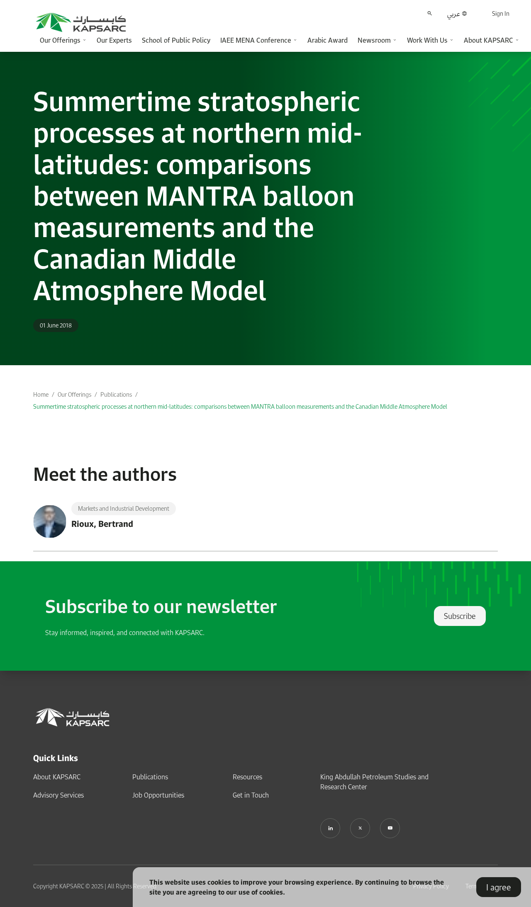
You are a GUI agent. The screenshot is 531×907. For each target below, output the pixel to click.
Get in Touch (251, 795)
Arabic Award (327, 40)
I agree (498, 887)
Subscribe (460, 616)
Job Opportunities (158, 795)
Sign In (500, 13)
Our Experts (114, 40)
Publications (116, 394)
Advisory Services (58, 795)
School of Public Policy (176, 40)
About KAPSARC (56, 777)
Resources (247, 777)
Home (41, 394)
